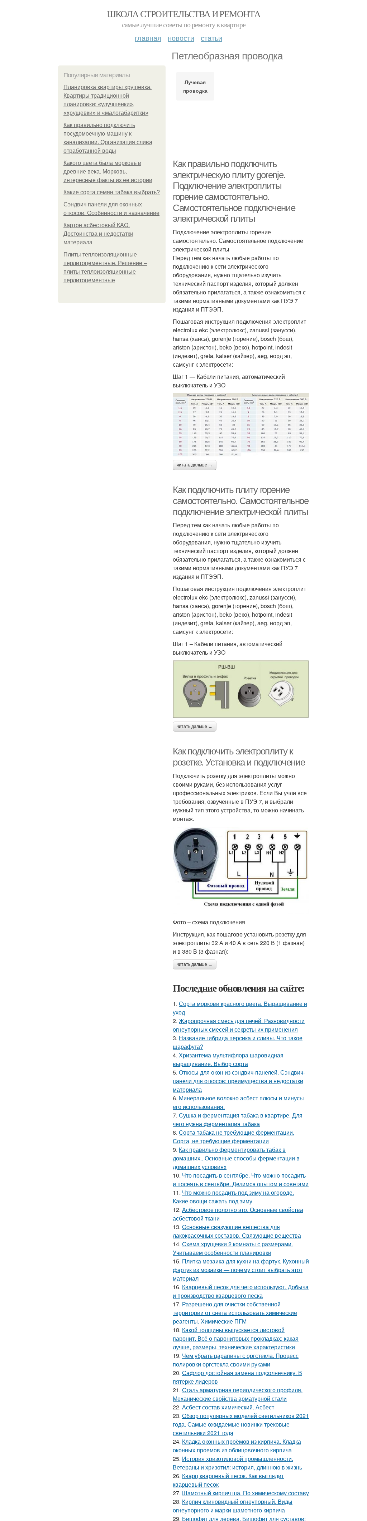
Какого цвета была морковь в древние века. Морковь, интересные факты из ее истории (107, 171)
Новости (181, 38)
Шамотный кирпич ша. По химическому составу (245, 1493)
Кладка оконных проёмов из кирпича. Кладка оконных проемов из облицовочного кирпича (237, 1445)
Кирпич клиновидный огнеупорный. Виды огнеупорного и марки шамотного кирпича (232, 1505)
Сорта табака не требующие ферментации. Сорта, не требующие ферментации (233, 1136)
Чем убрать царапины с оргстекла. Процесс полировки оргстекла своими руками (236, 1359)
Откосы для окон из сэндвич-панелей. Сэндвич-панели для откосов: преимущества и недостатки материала (239, 1081)
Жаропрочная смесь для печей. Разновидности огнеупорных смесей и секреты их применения (239, 1025)
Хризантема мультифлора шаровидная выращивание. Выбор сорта (228, 1059)
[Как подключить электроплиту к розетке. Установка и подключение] (241, 870)
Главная (148, 38)
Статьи (211, 38)
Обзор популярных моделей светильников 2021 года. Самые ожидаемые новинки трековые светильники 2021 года (241, 1424)
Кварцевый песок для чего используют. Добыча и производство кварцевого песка (241, 1291)
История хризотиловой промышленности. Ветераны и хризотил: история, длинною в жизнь (237, 1462)
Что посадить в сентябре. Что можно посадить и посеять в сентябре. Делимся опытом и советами (241, 1179)
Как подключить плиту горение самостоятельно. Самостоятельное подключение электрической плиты (241, 500)
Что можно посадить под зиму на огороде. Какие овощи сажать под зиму (233, 1196)
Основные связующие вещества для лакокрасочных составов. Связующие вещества (237, 1231)
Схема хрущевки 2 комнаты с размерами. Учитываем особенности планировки (233, 1248)
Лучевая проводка (195, 86)
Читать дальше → (195, 465)
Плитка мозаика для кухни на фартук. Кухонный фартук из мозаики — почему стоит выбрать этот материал (241, 1269)
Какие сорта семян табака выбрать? (111, 192)
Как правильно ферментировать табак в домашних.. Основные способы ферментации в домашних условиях (236, 1158)
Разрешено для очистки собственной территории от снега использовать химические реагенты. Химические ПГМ (235, 1312)
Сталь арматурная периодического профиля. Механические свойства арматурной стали (237, 1394)
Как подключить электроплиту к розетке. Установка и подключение (239, 757)
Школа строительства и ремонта (184, 14)
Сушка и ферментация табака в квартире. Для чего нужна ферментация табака (237, 1119)
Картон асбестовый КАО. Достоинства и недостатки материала (98, 233)
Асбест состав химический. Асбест (228, 1407)
